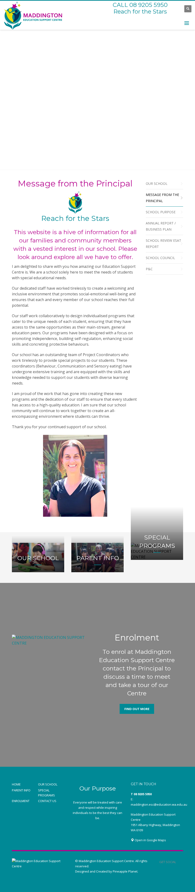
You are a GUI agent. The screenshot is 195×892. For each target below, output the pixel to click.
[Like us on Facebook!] (179, 861)
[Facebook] (176, 8)
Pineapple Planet (125, 871)
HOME (16, 784)
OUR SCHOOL (47, 784)
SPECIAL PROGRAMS (46, 792)
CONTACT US (47, 801)
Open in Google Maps (150, 840)
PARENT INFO (21, 790)
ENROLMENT (20, 801)
